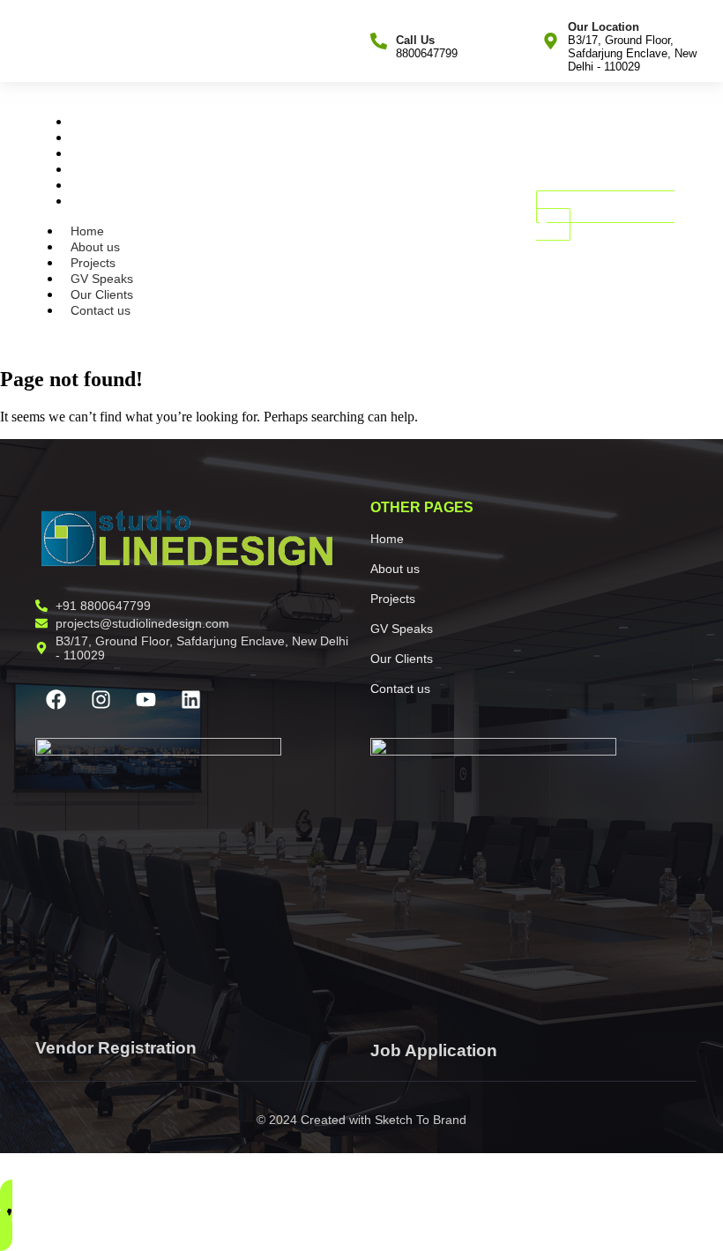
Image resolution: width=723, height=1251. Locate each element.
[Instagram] (100, 700)
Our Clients (108, 185)
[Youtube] (145, 700)
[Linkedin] (190, 700)
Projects (99, 153)
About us (101, 137)
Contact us (107, 201)
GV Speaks (108, 169)
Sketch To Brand (420, 1120)
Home (93, 122)
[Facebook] (55, 700)
